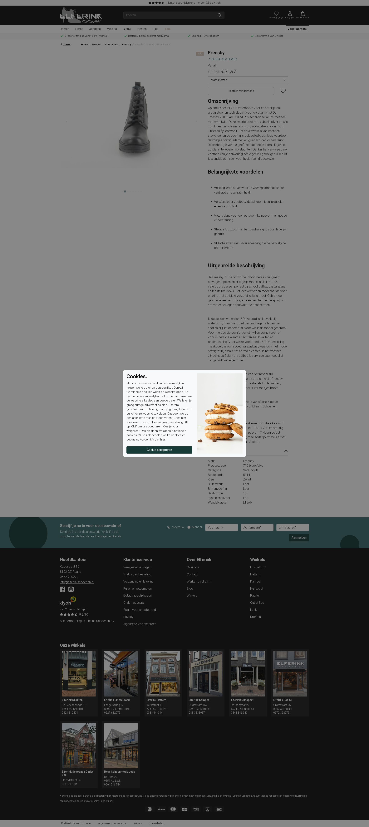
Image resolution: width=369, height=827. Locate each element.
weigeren (132, 431)
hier (183, 418)
